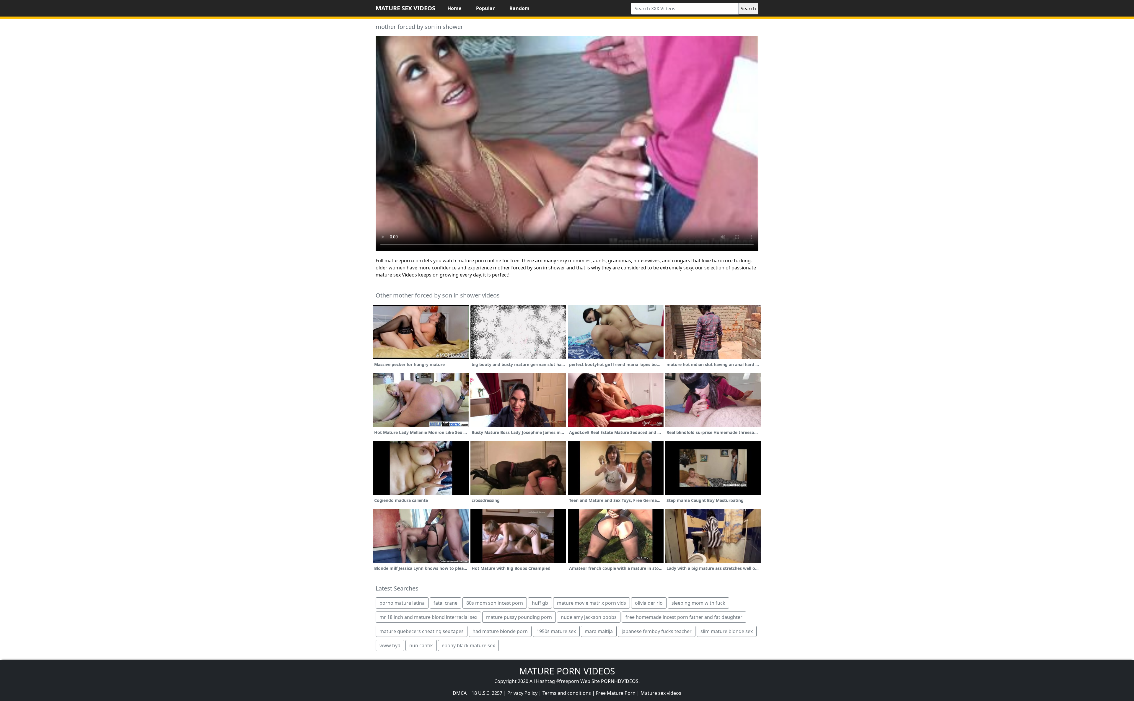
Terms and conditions (566, 693)
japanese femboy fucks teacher (657, 631)
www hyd (389, 645)
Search (748, 8)
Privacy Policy (522, 693)
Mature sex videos (661, 693)
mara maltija (599, 631)
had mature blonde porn (500, 631)
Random (519, 8)
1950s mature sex (556, 631)
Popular (485, 8)
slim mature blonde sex (726, 631)
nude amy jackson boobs (589, 617)
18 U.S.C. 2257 (487, 693)
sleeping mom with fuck (698, 603)
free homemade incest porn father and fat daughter (683, 617)
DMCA (460, 693)
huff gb (540, 603)
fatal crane (445, 603)
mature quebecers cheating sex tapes (421, 631)
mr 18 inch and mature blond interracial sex (428, 617)
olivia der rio (649, 603)
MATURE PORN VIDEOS (567, 671)
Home (454, 8)
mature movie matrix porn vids (591, 603)
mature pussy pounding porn (519, 617)
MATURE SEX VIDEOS (405, 8)
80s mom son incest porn (494, 603)
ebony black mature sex (468, 645)
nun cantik (421, 645)
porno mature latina (402, 603)
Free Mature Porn (616, 693)
